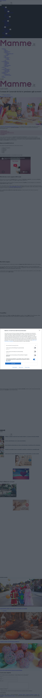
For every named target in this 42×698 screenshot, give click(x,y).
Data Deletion (14, 367)
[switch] (34, 348)
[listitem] (21, 345)
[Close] (40, 331)
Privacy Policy (27, 367)
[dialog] (21, 349)
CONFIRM (13, 363)
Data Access (21, 367)
